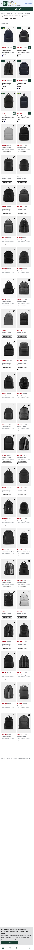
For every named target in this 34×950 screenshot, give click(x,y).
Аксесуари (27, 13)
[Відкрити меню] (9, 947)
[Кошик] (16, 947)
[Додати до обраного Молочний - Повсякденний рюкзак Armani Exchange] (29, 592)
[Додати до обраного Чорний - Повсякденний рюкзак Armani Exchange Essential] (29, 218)
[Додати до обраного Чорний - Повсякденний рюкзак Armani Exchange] (29, 28)
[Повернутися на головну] (16, 9)
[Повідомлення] (29, 8)
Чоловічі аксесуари (23, 758)
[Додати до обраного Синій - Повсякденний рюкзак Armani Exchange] (29, 280)
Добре (10, 942)
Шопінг (8, 13)
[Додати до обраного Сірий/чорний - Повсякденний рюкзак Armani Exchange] (29, 405)
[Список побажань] (23, 947)
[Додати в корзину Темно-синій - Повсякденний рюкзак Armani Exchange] (14, 47)
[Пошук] (3, 8)
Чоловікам (20, 13)
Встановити (28, 3)
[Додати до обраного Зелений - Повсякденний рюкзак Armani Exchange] (13, 311)
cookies (21, 929)
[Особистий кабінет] (29, 947)
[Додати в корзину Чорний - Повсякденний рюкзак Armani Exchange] (29, 47)
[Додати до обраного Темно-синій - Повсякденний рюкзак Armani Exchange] (13, 28)
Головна (3, 13)
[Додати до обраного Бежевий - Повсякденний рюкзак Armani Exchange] (13, 126)
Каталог (14, 13)
